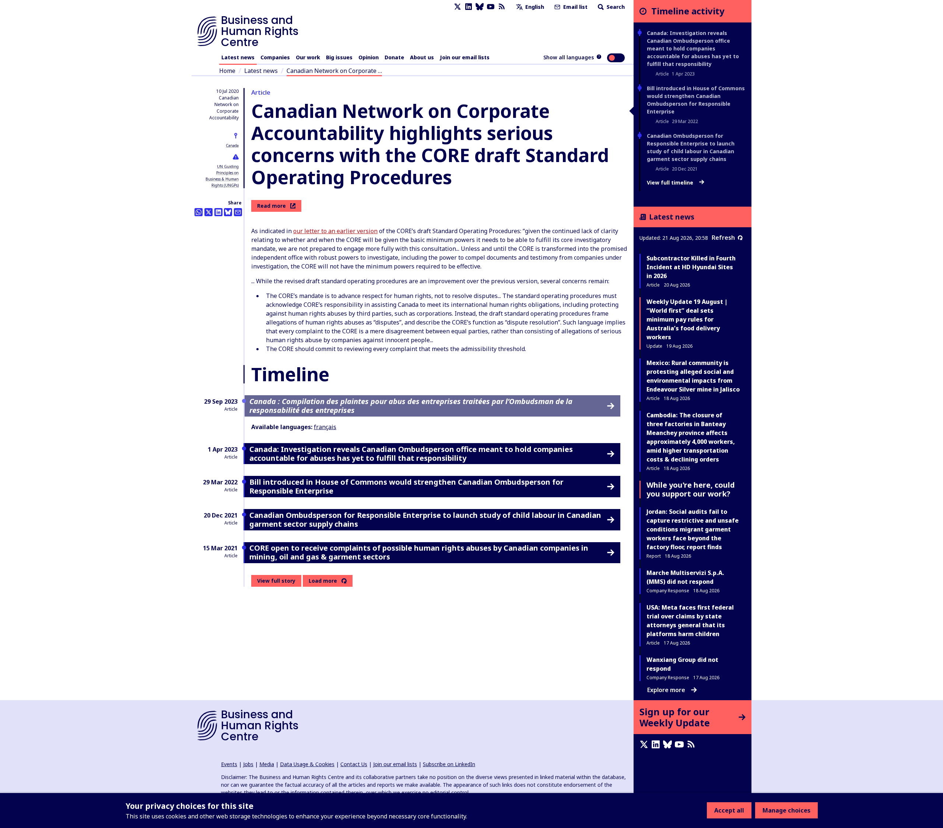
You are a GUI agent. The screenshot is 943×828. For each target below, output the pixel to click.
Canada (232, 145)
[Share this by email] (238, 212)
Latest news (238, 57)
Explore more (666, 690)
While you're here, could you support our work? (690, 489)
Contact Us (353, 764)
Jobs (248, 764)
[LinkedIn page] (468, 7)
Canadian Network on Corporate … (334, 71)
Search (615, 6)
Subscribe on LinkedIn (449, 764)
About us (422, 57)
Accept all (729, 810)
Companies (275, 57)
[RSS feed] (501, 7)
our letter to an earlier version (335, 231)
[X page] (457, 7)
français (325, 427)
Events (229, 764)
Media (266, 764)
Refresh (723, 238)
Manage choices (786, 810)
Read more (271, 205)
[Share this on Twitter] (208, 212)
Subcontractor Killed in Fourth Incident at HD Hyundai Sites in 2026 (691, 267)
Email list (575, 6)
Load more (323, 581)
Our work (308, 57)
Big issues (339, 57)
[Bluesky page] (479, 7)
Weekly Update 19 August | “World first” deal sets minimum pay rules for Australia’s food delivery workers (687, 319)
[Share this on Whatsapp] (198, 212)
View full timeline (671, 182)
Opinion (368, 57)
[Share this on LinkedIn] (218, 212)
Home (227, 71)
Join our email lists (465, 57)
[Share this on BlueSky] (228, 212)
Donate (394, 57)
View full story (276, 580)
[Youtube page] (490, 7)
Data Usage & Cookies (307, 764)
